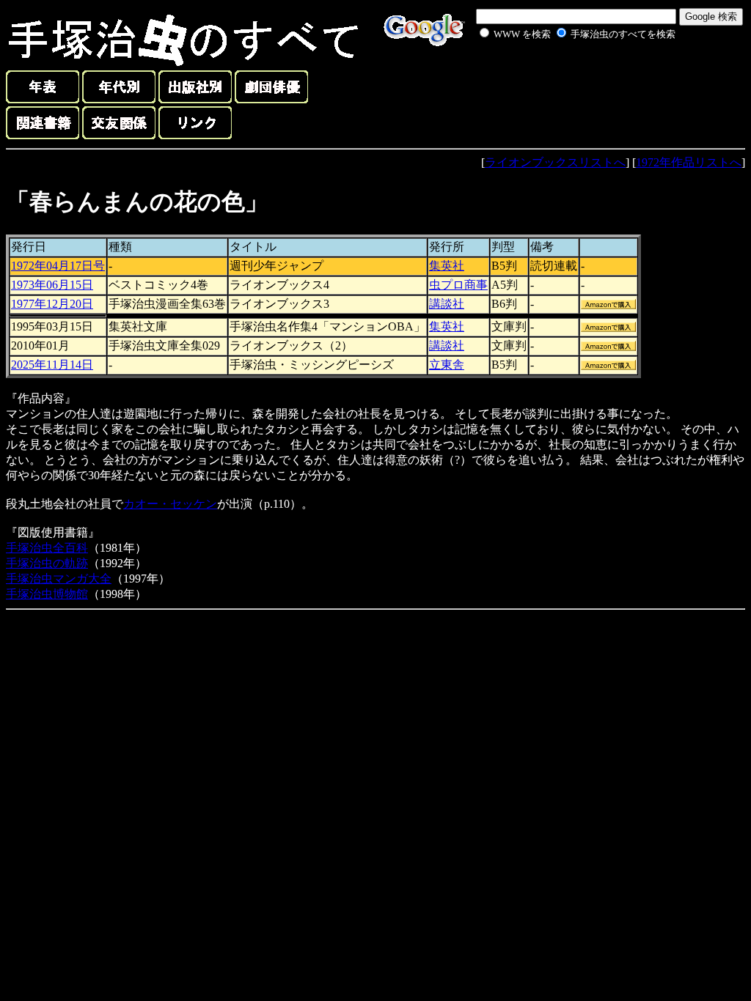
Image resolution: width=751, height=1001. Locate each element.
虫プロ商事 (458, 284)
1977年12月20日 (52, 304)
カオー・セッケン (170, 504)
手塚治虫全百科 (47, 548)
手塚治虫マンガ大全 (58, 578)
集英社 (446, 265)
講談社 (446, 304)
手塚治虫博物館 (47, 594)
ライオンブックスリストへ (555, 162)
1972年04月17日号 (58, 265)
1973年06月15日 (52, 284)
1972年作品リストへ (688, 162)
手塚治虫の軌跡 (47, 563)
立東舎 (446, 364)
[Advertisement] (562, 76)
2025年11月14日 (52, 364)
